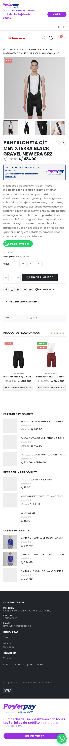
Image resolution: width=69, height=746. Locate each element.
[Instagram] (63, 27)
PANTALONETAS (22, 256)
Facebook (6, 289)
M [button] (23, 263)
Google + (24, 289)
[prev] (58, 142)
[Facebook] (58, 27)
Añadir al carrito (42, 277)
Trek (5, 637)
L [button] (15, 263)
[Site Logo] (17, 38)
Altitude (7, 643)
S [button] (30, 263)
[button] (6, 38)
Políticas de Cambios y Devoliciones (23, 664)
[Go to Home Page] (4, 49)
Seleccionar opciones (19, 387)
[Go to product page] (10, 426)
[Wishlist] (51, 38)
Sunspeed (9, 647)
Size (5, 263)
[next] (63, 142)
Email (30, 289)
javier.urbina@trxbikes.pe (17, 625)
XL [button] (39, 263)
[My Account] (43, 38)
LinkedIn (18, 289)
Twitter (12, 289)
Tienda (7, 658)
